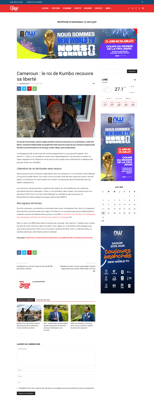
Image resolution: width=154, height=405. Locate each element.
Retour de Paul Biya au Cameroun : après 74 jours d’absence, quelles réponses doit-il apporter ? (82, 326)
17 (103, 209)
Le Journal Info (24, 83)
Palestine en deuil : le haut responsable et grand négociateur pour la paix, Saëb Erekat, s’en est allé (77, 268)
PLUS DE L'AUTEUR (43, 300)
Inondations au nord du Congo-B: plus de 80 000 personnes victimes (35, 267)
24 (103, 213)
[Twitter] (139, 8)
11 (108, 204)
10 (103, 204)
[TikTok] (136, 8)
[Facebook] (129, 8)
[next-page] (21, 334)
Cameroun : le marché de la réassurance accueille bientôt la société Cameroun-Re (59, 238)
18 (108, 209)
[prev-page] (18, 334)
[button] (142, 2)
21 (124, 209)
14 (124, 204)
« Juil (102, 221)
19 (114, 209)
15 (129, 204)
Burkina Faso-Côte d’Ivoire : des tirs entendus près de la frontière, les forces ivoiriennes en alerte (28, 326)
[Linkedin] (132, 8)
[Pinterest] (29, 88)
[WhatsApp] (34, 88)
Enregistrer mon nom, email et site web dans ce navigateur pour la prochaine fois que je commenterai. (56, 388)
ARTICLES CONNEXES (26, 300)
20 (120, 209)
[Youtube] (143, 8)
